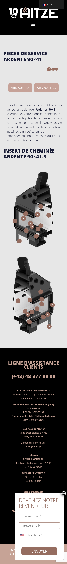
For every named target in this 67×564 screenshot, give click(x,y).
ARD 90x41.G (46, 87)
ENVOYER (39, 551)
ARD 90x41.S (20, 87)
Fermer (64, 493)
